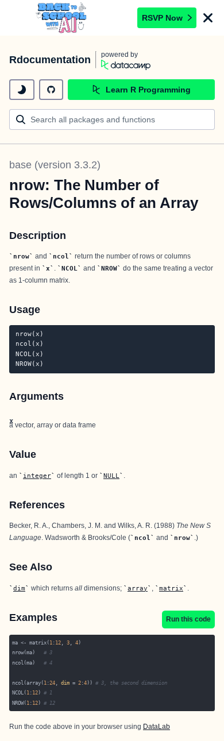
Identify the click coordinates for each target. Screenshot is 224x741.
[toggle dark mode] (21, 89)
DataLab (156, 727)
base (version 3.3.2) (55, 165)
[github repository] (51, 89)
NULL (111, 475)
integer (37, 475)
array (138, 588)
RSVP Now (162, 17)
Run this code (188, 619)
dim (19, 588)
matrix (171, 588)
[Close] (207, 17)
